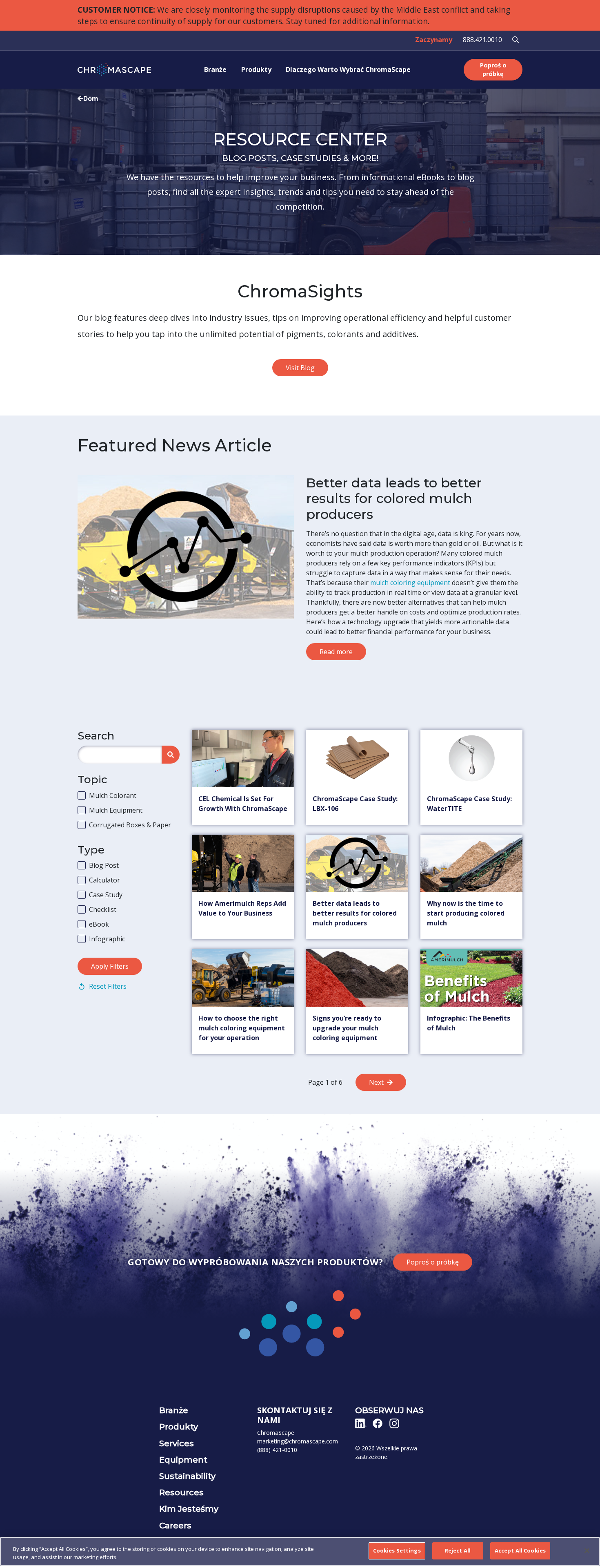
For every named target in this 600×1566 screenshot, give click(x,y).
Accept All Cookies (520, 1550)
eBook (99, 924)
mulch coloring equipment (410, 582)
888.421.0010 (482, 39)
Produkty (256, 69)
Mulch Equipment (115, 810)
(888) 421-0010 (277, 1450)
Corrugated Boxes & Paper (130, 824)
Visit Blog (300, 367)
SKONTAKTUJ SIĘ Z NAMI (294, 1415)
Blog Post (104, 865)
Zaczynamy (433, 39)
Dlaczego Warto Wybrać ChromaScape (348, 69)
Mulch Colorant (112, 795)
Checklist (102, 909)
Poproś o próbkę (493, 69)
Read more (336, 651)
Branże (215, 69)
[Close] (587, 1550)
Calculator (104, 880)
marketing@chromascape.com (297, 1441)
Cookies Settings (397, 1550)
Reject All (458, 1550)
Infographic (107, 938)
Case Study (105, 894)
